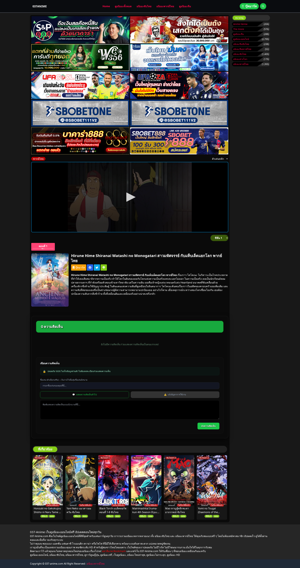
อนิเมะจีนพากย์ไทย (242, 49)
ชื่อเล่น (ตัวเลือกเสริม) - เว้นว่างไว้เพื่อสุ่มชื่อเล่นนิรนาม (64, 380)
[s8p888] (80, 29)
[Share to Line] (104, 267)
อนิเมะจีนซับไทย (241, 44)
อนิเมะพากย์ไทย (165, 6)
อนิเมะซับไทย (144, 6)
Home (106, 6)
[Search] (263, 6)
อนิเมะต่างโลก (240, 59)
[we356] (80, 57)
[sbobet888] (179, 140)
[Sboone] (80, 113)
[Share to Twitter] (97, 267)
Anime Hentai (240, 24)
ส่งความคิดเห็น (208, 426)
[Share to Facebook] (90, 267)
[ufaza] (179, 85)
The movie (238, 29)
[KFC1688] (179, 29)
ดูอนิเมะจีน (185, 6)
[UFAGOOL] (80, 85)
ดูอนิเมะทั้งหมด (123, 6)
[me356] (179, 57)
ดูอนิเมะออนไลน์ (241, 39)
